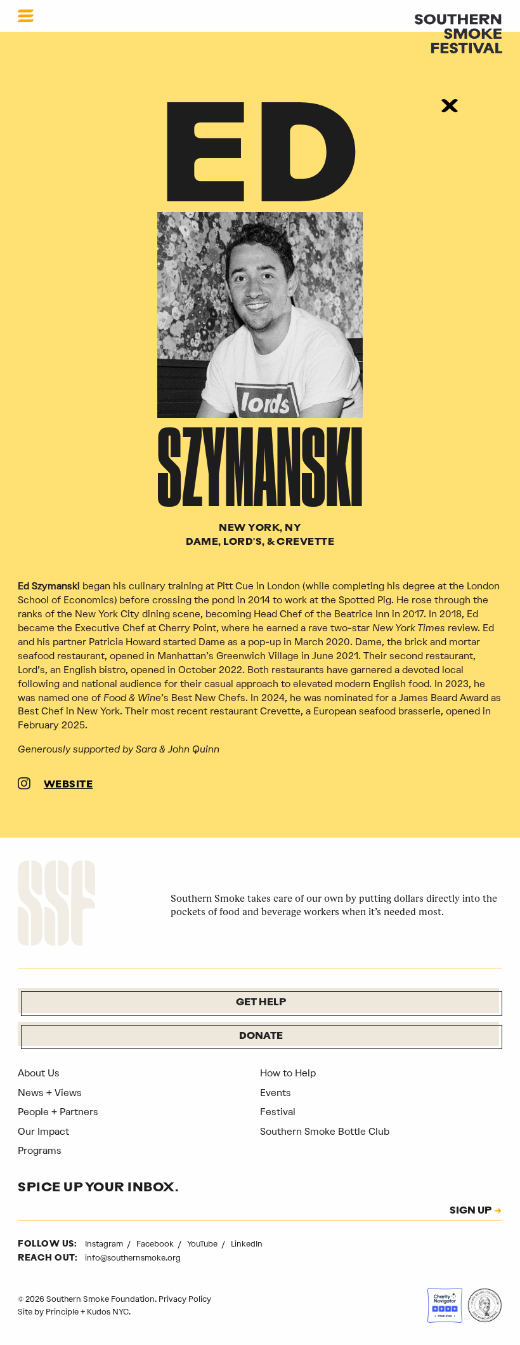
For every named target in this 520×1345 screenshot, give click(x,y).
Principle (62, 1311)
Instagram (105, 1243)
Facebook (156, 1243)
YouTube (203, 1243)
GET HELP (261, 1003)
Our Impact (43, 1131)
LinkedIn (247, 1243)
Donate (261, 1036)
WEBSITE (68, 785)
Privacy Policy (185, 1299)
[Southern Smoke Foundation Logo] (56, 905)
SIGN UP (470, 1211)
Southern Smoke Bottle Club (324, 1131)
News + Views (50, 1093)
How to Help (288, 1073)
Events (275, 1093)
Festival (278, 1112)
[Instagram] (24, 785)
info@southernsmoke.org (133, 1257)
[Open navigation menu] (26, 16)
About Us (39, 1073)
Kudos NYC (108, 1311)
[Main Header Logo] (458, 33)
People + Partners (58, 1112)
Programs (40, 1150)
